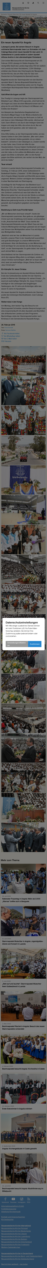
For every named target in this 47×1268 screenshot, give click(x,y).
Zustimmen (35, 644)
